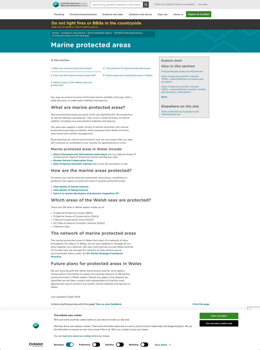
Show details (161, 344)
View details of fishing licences (70, 190)
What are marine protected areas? (72, 68)
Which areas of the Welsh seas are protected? (71, 83)
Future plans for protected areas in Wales (128, 75)
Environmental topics (100, 32)
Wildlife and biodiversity (128, 32)
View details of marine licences (70, 186)
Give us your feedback (108, 304)
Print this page (201, 304)
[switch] (96, 344)
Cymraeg (202, 4)
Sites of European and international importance (80, 154)
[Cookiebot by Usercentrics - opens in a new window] (35, 345)
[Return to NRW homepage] (70, 4)
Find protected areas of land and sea (182, 71)
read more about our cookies (76, 335)
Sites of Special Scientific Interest (72, 163)
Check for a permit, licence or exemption (174, 4)
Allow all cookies (219, 316)
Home (55, 32)
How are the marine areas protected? (74, 75)
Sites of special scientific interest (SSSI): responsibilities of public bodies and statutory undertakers (183, 89)
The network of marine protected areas (128, 68)
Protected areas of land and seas (70, 35)
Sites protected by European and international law (180, 113)
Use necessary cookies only (219, 323)
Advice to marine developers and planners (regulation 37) (86, 193)
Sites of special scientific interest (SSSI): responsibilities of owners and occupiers (182, 79)
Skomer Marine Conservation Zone (73, 160)
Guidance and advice (73, 32)
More (164, 97)
